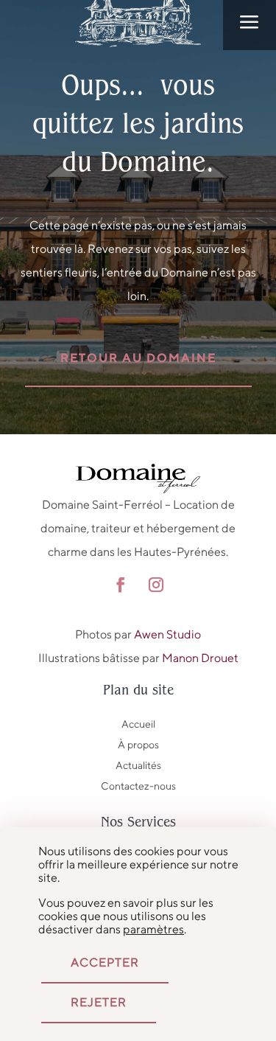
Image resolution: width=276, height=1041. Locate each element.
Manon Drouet (200, 658)
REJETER (99, 1002)
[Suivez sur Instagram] (156, 584)
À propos (138, 745)
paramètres (153, 929)
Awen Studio (167, 634)
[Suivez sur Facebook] (120, 584)
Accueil (138, 724)
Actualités (138, 765)
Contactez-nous (138, 786)
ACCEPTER (105, 962)
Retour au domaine (138, 358)
